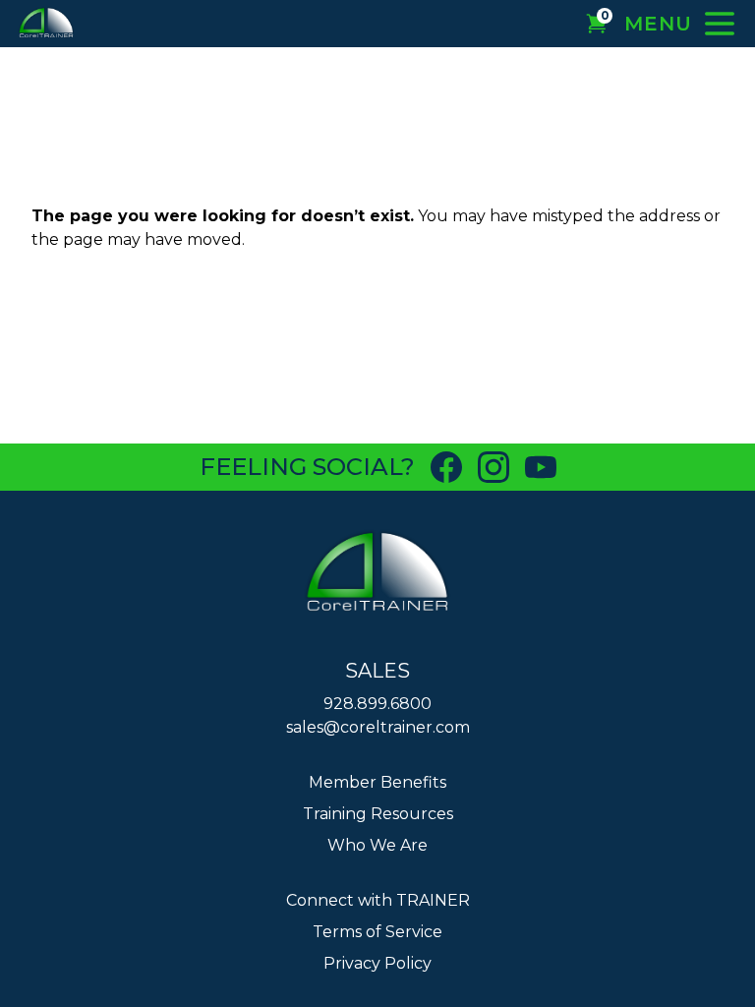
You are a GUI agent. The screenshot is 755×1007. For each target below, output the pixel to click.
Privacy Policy (377, 963)
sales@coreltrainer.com (378, 727)
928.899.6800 (377, 703)
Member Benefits (377, 782)
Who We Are (377, 845)
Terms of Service (377, 931)
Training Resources (378, 813)
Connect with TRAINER (378, 900)
